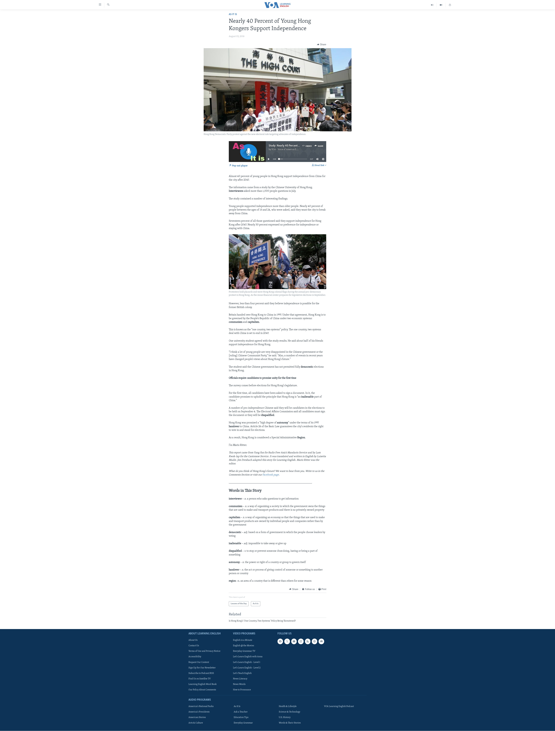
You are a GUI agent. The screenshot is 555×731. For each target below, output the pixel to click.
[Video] (441, 5)
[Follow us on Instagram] (301, 641)
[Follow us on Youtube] (294, 641)
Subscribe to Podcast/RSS (201, 673)
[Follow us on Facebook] (280, 641)
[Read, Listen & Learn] (449, 5)
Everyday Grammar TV (244, 651)
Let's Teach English (242, 673)
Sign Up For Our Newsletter (202, 668)
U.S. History (285, 717)
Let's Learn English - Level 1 (246, 662)
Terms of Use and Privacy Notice (204, 651)
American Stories (197, 717)
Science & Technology (289, 712)
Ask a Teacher (241, 712)
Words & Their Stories (290, 723)
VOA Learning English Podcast (339, 706)
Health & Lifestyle (288, 706)
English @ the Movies (243, 646)
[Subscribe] (321, 641)
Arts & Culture (195, 723)
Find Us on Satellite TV (199, 679)
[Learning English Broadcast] (432, 5)
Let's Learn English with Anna (247, 657)
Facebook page (270, 475)
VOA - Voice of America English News (289, 149)
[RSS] (307, 641)
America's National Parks (201, 706)
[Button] (321, 44)
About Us (193, 640)
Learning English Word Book (202, 684)
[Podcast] (314, 641)
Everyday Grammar (243, 723)
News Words (239, 684)
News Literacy (240, 679)
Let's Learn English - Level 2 (246, 668)
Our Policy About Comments (202, 690)
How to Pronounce (242, 690)
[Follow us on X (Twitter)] (287, 641)
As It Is (233, 14)
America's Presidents (199, 712)
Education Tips (241, 717)
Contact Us (193, 646)
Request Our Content (198, 662)
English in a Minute (242, 640)
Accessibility (194, 657)
